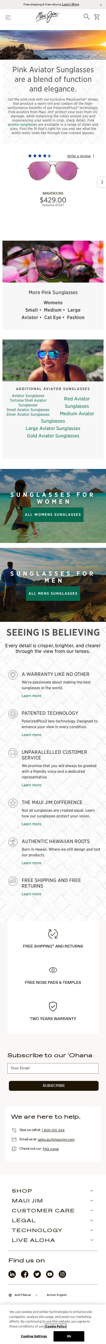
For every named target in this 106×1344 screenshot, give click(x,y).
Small (31, 310)
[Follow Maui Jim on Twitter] (37, 1276)
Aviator (29, 317)
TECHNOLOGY (37, 1230)
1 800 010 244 (53, 1130)
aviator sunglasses (22, 124)
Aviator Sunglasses (28, 395)
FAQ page (51, 1149)
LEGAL (24, 1221)
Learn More (70, 4)
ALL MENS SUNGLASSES (53, 593)
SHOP (22, 1191)
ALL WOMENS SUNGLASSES (53, 514)
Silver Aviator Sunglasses (28, 414)
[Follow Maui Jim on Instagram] (62, 1276)
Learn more (31, 695)
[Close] (101, 5)
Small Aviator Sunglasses (28, 409)
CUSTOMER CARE (43, 1211)
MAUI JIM (27, 1201)
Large (74, 310)
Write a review (79, 156)
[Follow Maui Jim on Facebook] (24, 1276)
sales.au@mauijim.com (56, 1139)
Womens (53, 302)
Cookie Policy (55, 1326)
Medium (53, 310)
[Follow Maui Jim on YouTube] (49, 1276)
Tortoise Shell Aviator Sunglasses (28, 402)
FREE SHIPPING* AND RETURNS (53, 946)
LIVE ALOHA (33, 1240)
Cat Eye (52, 317)
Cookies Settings (34, 1336)
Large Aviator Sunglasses (53, 428)
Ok (69, 1336)
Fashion (76, 317)
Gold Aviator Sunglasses (53, 435)
